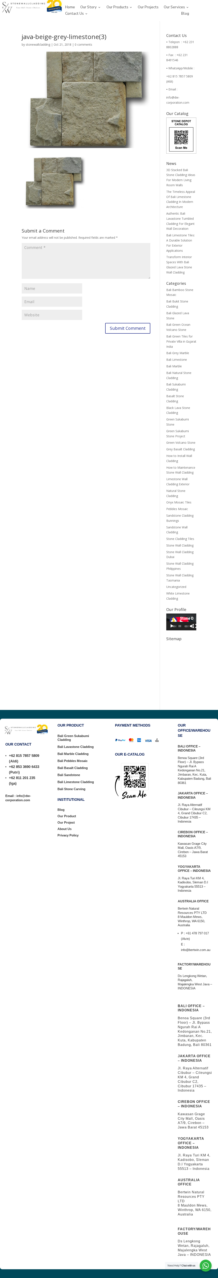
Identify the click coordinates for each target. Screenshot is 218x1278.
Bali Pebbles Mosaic (72, 761)
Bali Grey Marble (177, 353)
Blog (185, 14)
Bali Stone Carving (71, 789)
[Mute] (192, 626)
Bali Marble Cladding (73, 754)
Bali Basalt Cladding (72, 768)
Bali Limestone (176, 360)
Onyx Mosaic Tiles (178, 502)
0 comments (83, 44)
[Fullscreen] (194, 626)
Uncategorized (176, 587)
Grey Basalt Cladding (180, 449)
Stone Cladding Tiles (180, 539)
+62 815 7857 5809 (24, 756)
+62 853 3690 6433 (24, 767)
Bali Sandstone (68, 775)
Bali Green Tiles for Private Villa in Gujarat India (181, 341)
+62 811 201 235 (22, 778)
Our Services (174, 8)
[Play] (172, 626)
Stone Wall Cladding (180, 545)
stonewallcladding (38, 44)
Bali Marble (174, 366)
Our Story (88, 8)
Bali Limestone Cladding (75, 782)
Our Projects (148, 8)
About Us (64, 829)
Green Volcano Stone (180, 443)
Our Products (117, 8)
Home (70, 8)
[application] (181, 622)
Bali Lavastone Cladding (75, 747)
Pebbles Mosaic (177, 509)
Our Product (66, 816)
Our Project (66, 822)
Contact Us (74, 14)
